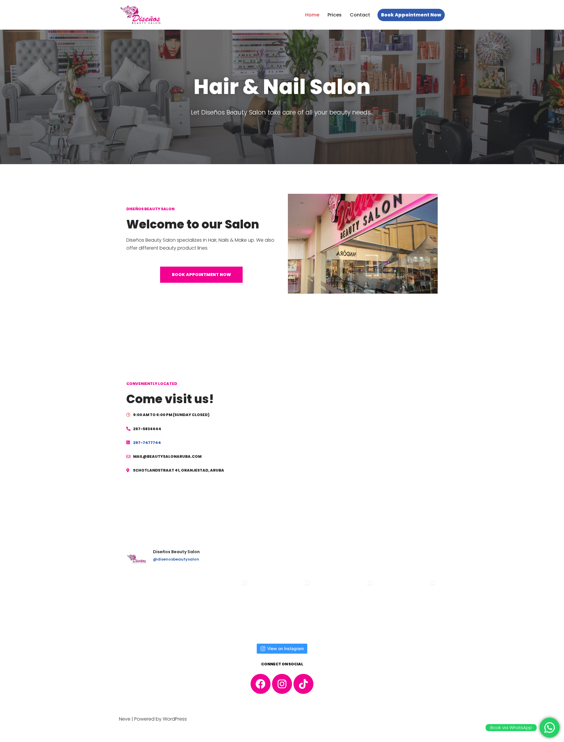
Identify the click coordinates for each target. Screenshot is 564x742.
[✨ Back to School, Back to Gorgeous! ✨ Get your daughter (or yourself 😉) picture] (157, 607)
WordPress (175, 719)
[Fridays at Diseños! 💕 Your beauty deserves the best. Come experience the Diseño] (282, 607)
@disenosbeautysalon (176, 559)
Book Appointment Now (411, 14)
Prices (335, 14)
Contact (360, 14)
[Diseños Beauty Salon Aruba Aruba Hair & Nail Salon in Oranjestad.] (141, 14)
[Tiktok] (303, 684)
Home (312, 14)
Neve (124, 719)
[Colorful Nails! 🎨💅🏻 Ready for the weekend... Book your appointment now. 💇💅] (407, 607)
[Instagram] (282, 684)
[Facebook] (261, 684)
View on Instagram (285, 648)
